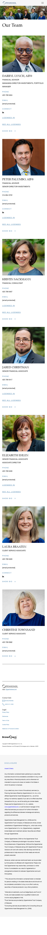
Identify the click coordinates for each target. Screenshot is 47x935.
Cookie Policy (5, 724)
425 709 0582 (7, 642)
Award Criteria (9, 768)
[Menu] (42, 3)
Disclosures (5, 716)
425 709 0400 (7, 559)
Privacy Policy (5, 712)
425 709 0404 (7, 95)
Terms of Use (5, 720)
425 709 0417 (7, 380)
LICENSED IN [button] (8, 118)
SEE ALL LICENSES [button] (11, 124)
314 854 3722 (7, 195)
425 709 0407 (7, 292)
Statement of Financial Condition (10, 728)
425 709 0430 (7, 471)
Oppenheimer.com (11, 689)
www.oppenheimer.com (12, 807)
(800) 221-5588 (9, 704)
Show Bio (7, 131)
